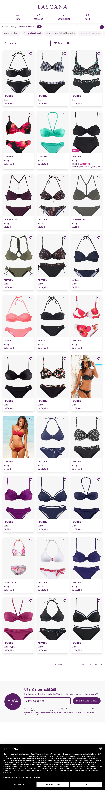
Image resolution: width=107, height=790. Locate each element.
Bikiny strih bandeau (90, 33)
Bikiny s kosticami (32, 33)
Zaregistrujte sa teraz (86, 700)
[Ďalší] (102, 27)
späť (60, 664)
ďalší (97, 664)
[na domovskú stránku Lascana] (52, 7)
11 (90, 664)
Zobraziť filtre (64, 43)
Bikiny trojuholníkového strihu (60, 33)
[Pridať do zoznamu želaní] (31, 53)
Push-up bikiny (11, 33)
